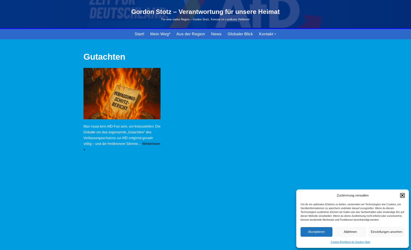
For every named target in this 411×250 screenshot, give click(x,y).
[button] (402, 195)
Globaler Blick (240, 34)
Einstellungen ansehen (386, 232)
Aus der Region (190, 34)
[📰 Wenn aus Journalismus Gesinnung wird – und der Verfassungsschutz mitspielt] (122, 93)
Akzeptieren (316, 232)
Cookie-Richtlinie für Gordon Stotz (350, 242)
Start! (139, 34)
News (216, 34)
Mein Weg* (160, 34)
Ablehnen (350, 232)
